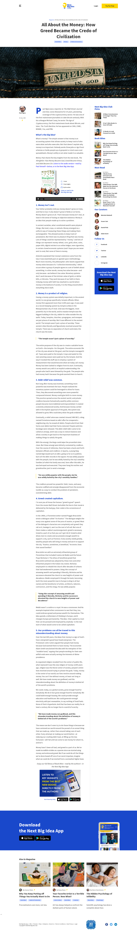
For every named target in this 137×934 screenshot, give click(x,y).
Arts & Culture (57, 900)
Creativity (75, 900)
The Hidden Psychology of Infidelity (99, 895)
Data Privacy (70, 924)
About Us (51, 924)
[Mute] (77, 199)
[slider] (80, 198)
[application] (60, 199)
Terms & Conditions (60, 924)
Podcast (35, 924)
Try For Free (109, 6)
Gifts (30, 924)
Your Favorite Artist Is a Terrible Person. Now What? (68, 895)
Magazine (51, 20)
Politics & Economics (76, 42)
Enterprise (45, 924)
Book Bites (58, 42)
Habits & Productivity (34, 900)
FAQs (40, 924)
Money (65, 42)
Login (96, 6)
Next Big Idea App (23, 924)
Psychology (100, 900)
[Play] (38, 199)
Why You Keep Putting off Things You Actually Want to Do (34, 895)
